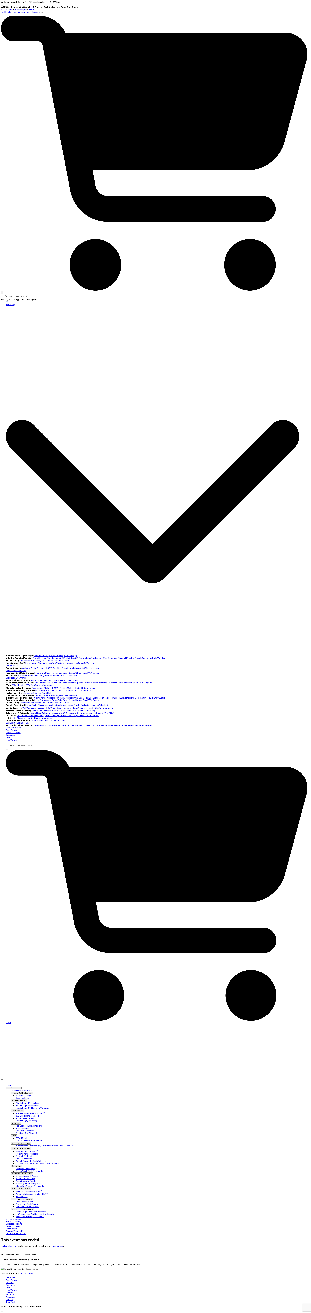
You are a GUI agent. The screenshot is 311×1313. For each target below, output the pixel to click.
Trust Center (11, 1302)
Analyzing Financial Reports (111, 682)
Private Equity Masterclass (36, 663)
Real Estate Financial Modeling (30, 675)
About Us (10, 1295)
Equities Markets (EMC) (71, 688)
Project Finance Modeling (44, 658)
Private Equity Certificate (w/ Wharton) (91, 705)
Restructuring (19, 12)
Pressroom (10, 1297)
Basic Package (70, 655)
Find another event (9, 1246)
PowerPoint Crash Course (63, 673)
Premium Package (48, 655)
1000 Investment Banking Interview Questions (36, 1214)
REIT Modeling (51, 675)
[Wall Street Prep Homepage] (15, 302)
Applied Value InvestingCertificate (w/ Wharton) (26, 1119)
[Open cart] (155, 290)
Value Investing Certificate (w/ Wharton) (95, 708)
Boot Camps (11, 730)
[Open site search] (2, 292)
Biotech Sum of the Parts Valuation (150, 658)
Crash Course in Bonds (88, 682)
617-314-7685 (26, 1273)
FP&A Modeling (18, 685)
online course (57, 1246)
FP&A (31, 9)
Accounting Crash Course (46, 682)
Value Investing (34, 12)
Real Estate (6, 12)
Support (9, 1292)
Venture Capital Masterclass (61, 663)
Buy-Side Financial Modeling (65, 668)
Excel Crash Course (43, 673)
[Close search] (7, 749)
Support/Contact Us (15, 1231)
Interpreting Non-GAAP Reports (138, 682)
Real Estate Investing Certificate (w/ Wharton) (78, 715)
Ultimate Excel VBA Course (87, 673)
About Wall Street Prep (16, 1233)
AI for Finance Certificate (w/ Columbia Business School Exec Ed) (44, 1146)
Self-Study (10, 1278)
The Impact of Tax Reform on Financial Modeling (112, 658)
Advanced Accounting (68, 682)
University (10, 737)
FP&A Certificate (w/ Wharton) (39, 685)
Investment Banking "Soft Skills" (38, 693)
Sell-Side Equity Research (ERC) (37, 668)
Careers (9, 1299)
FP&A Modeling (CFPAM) (27, 1151)
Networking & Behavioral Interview (50, 690)
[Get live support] (2, 1311)
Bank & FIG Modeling (64, 658)
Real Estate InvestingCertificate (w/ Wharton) (26, 1131)
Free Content (11, 740)
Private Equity (21, 9)
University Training (14, 1226)
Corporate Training (14, 1224)
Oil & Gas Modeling (82, 658)
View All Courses (13, 727)
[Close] (2, 5)
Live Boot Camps (13, 1219)
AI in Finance (7, 9)
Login (8, 1022)
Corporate (10, 735)
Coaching (10, 1282)
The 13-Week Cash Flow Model (55, 660)
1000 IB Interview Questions (78, 690)
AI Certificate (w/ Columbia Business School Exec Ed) (54, 680)
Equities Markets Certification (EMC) (32, 1194)
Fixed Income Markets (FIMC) (45, 688)
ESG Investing (88, 688)
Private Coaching (13, 732)
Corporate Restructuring (30, 660)
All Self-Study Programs (21, 1090)
